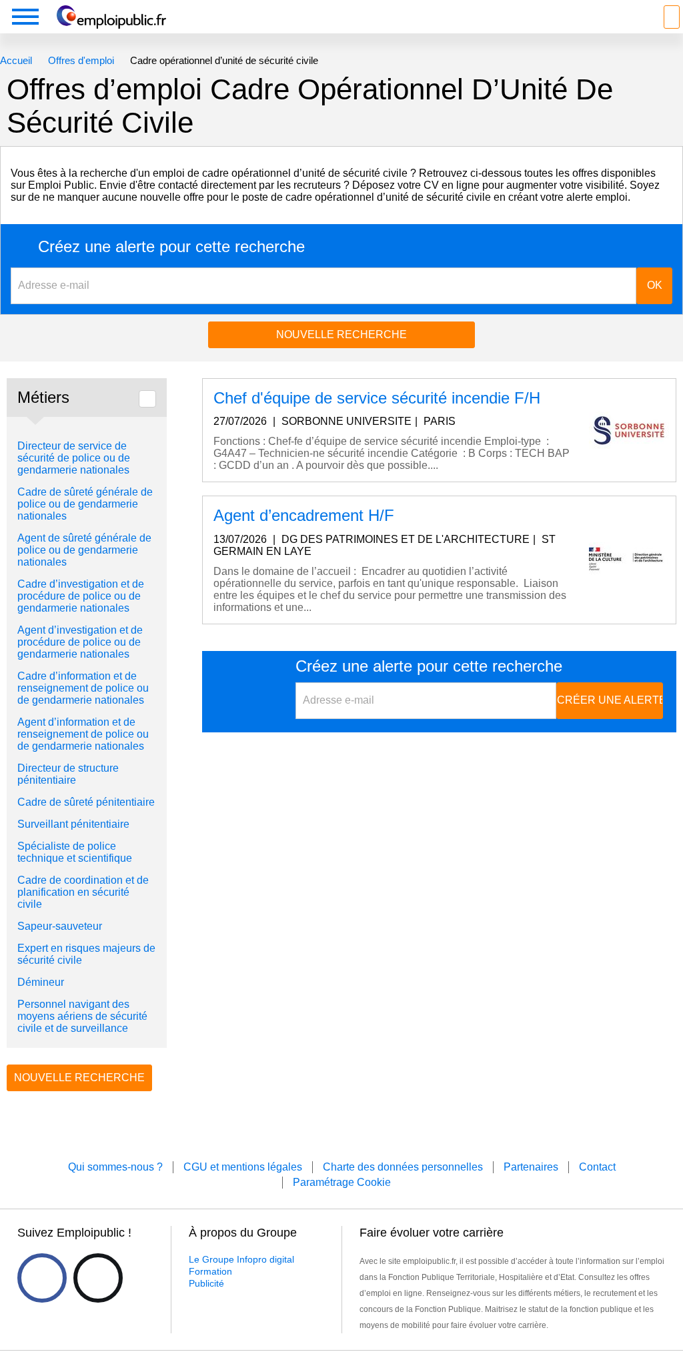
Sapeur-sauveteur (59, 926)
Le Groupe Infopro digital (241, 1259)
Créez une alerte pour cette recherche (171, 246)
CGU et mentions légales (242, 1167)
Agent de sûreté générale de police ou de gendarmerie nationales (84, 550)
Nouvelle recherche (341, 334)
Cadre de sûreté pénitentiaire (86, 802)
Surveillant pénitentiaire (73, 824)
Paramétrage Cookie (342, 1182)
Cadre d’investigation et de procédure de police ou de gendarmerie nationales (80, 596)
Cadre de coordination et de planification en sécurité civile (83, 892)
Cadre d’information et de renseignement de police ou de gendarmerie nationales (83, 688)
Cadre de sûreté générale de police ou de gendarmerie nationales (85, 504)
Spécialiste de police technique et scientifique (74, 852)
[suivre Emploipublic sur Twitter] (98, 1278)
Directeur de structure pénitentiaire (68, 774)
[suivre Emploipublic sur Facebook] (42, 1278)
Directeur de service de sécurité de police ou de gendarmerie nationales (73, 458)
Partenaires (531, 1167)
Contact (597, 1167)
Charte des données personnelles (403, 1167)
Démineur (40, 982)
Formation (210, 1271)
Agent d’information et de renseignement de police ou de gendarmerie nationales (83, 734)
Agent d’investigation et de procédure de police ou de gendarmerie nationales (80, 642)
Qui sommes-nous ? (115, 1167)
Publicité (206, 1283)
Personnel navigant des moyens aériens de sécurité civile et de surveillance (82, 1016)
